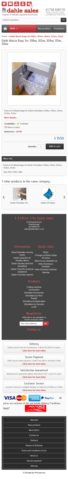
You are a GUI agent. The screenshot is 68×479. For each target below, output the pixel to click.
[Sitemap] (16, 4)
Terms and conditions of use (34, 450)
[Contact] (10, 4)
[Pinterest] (39, 334)
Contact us (34, 435)
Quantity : (32, 146)
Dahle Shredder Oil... (19, 203)
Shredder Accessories (34, 293)
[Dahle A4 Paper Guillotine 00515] (48, 193)
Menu (12, 28)
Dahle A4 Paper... (48, 203)
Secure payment (34, 461)
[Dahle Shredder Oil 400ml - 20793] (19, 193)
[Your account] (23, 4)
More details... (10, 118)
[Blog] (45, 334)
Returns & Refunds (34, 445)
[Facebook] (22, 334)
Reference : (9, 132)
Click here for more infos (34, 351)
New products (44, 28)
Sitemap (46, 272)
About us (34, 456)
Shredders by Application (34, 301)
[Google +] (34, 334)
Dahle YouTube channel (22, 275)
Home (4, 36)
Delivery (34, 440)
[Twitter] (28, 334)
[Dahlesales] (34, 12)
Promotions (59, 28)
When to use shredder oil (46, 261)
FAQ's (45, 252)
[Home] (4, 4)
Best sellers (34, 430)
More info (7, 158)
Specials (34, 420)
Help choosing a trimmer (46, 269)
